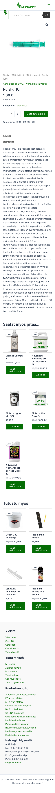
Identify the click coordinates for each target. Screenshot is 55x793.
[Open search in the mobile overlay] (31, 15)
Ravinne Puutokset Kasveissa (20, 727)
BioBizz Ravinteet (14, 709)
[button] (47, 25)
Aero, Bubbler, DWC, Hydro (17, 83)
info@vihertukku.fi (14, 762)
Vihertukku (10, 637)
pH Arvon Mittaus (14, 702)
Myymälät (10, 664)
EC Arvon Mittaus (14, 698)
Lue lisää (40, 374)
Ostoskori (10, 644)
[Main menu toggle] (49, 5)
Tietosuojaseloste (14, 682)
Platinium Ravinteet (15, 720)
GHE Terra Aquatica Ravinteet (20, 716)
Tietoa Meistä (12, 652)
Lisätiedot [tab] (8, 141)
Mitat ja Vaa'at (33, 75)
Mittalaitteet (18, 75)
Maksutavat (11, 671)
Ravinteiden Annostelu (17, 735)
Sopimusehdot (12, 678)
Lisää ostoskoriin (36, 113)
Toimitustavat (12, 675)
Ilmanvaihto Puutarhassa (18, 705)
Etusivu (6, 75)
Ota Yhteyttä (11, 648)
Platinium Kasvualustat (17, 724)
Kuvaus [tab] (7, 135)
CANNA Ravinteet (14, 713)
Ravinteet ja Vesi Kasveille (18, 731)
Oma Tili (9, 641)
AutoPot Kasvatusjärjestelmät (20, 694)
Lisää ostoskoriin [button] (15, 370)
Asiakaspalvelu (13, 667)
